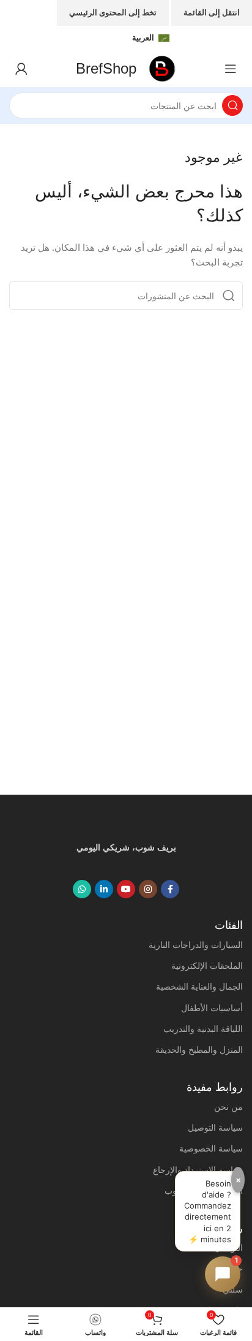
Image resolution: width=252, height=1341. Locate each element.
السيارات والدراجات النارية (196, 944)
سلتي (233, 1289)
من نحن (228, 1106)
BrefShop (106, 68)
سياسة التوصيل (215, 1127)
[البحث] (232, 105)
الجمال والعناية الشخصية (199, 986)
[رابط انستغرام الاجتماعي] (148, 889)
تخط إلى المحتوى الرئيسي (113, 12)
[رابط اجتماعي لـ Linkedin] (104, 889)
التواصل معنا (220, 1247)
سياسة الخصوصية (211, 1148)
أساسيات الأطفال (212, 1008)
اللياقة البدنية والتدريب (203, 1028)
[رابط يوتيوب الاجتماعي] (126, 889)
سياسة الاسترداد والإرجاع (198, 1169)
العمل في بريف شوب (204, 1190)
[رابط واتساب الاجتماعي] (82, 889)
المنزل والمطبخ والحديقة (199, 1049)
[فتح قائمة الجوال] (230, 68)
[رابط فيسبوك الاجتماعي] (170, 889)
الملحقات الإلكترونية (207, 965)
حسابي (230, 1268)
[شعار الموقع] (162, 67)
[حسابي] (21, 68)
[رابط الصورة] (126, 824)
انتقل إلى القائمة (211, 12)
